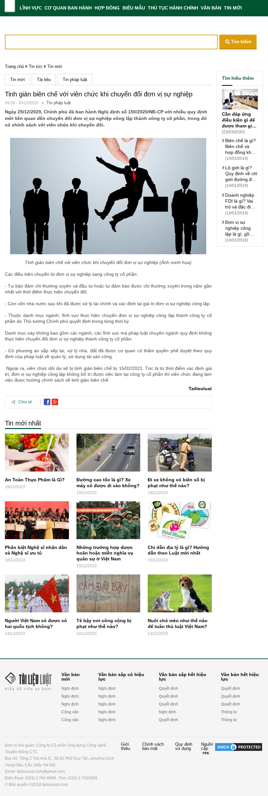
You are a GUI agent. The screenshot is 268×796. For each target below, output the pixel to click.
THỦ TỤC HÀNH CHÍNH (173, 7)
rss (206, 753)
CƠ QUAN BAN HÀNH (68, 7)
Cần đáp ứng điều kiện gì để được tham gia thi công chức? (239, 120)
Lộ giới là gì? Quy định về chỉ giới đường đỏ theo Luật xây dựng (241, 173)
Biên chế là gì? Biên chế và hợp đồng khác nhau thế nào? (240, 146)
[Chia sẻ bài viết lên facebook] (47, 402)
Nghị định (70, 688)
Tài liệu (44, 79)
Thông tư (229, 712)
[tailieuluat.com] (10, 6)
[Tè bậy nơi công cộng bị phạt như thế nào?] (108, 594)
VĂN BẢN (211, 7)
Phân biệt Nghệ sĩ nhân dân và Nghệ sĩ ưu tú (36, 550)
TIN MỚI (233, 7)
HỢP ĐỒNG (107, 7)
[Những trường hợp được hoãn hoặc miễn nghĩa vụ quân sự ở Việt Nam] (108, 521)
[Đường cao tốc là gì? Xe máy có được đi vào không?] (108, 454)
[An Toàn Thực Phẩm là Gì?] (37, 454)
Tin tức (35, 66)
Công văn (70, 712)
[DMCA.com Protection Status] (238, 765)
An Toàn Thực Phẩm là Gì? (35, 479)
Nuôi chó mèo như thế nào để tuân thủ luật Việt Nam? (178, 623)
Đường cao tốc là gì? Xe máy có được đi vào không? (108, 482)
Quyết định (168, 688)
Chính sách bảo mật (153, 746)
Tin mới (54, 66)
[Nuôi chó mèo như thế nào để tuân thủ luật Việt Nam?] (180, 594)
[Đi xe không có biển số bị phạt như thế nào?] (180, 454)
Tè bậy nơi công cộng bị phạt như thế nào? (103, 623)
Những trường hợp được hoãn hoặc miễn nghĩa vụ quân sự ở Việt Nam (104, 552)
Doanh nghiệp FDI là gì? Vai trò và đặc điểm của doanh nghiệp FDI (241, 201)
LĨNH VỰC (31, 7)
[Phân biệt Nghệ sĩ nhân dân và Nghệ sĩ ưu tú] (37, 521)
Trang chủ (14, 66)
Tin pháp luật (75, 79)
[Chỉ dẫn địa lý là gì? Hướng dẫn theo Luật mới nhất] (180, 521)
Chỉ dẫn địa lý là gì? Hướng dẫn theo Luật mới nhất (178, 550)
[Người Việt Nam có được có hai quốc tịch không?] (37, 594)
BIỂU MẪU (134, 7)
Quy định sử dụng (183, 746)
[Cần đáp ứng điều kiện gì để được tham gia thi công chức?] (240, 100)
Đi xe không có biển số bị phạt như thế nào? (176, 482)
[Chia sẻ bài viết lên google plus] (55, 402)
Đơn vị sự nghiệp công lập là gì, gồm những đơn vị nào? (239, 228)
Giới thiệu (125, 746)
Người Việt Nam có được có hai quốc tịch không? (36, 623)
